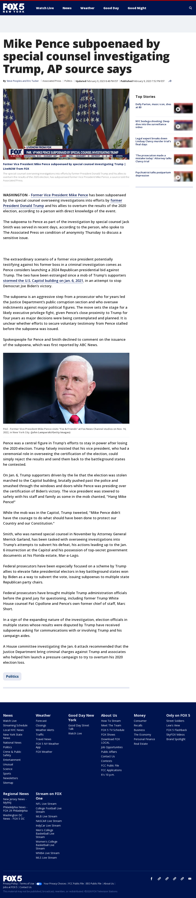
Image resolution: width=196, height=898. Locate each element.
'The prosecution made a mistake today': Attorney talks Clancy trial (154, 158)
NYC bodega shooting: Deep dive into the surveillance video (152, 124)
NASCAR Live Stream (49, 821)
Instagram (159, 879)
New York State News (12, 736)
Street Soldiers (175, 721)
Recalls (138, 725)
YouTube (175, 879)
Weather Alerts (45, 730)
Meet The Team (111, 725)
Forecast (41, 721)
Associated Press (51, 81)
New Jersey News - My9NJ (15, 800)
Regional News (16, 793)
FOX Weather (44, 752)
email (190, 879)
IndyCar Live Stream (48, 825)
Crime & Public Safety (12, 753)
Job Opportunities (112, 747)
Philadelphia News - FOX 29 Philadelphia (15, 808)
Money (139, 715)
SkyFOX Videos (175, 734)
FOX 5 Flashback (176, 730)
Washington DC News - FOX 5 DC (14, 816)
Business (139, 730)
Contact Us (108, 756)
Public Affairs (109, 752)
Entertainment (12, 760)
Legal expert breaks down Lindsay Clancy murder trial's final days (153, 141)
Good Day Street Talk (78, 727)
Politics (68, 81)
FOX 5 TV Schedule (112, 730)
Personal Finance (144, 739)
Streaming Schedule (15, 725)
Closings (41, 725)
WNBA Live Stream (48, 853)
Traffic (40, 734)
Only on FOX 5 (178, 715)
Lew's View (173, 725)
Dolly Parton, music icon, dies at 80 (153, 105)
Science (7, 769)
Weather (43, 715)
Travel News (43, 739)
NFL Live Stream (46, 804)
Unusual (8, 764)
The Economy (142, 734)
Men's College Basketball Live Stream (45, 833)
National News (12, 742)
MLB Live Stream (46, 816)
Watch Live (10, 721)
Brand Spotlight (175, 739)
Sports (7, 773)
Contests (106, 761)
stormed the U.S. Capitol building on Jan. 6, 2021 (43, 280)
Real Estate (141, 743)
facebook (152, 879)
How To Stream (111, 721)
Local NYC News (13, 730)
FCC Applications (111, 770)
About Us (109, 715)
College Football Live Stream (49, 810)
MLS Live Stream (46, 857)
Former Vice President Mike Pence (59, 195)
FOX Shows (108, 734)
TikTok (167, 879)
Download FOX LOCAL (110, 740)
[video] (183, 108)
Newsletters (10, 778)
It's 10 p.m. (107, 774)
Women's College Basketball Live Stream (46, 845)
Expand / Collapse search (190, 8)
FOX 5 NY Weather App (47, 745)
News (8, 715)
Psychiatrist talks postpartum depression (153, 174)
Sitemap (8, 782)
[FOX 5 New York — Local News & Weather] (15, 8)
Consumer (140, 721)
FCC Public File (110, 765)
